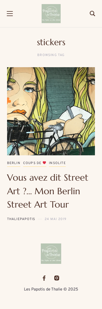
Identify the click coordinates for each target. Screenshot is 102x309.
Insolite (57, 163)
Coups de (33, 163)
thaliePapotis (21, 219)
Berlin (13, 163)
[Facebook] (44, 278)
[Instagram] (57, 278)
